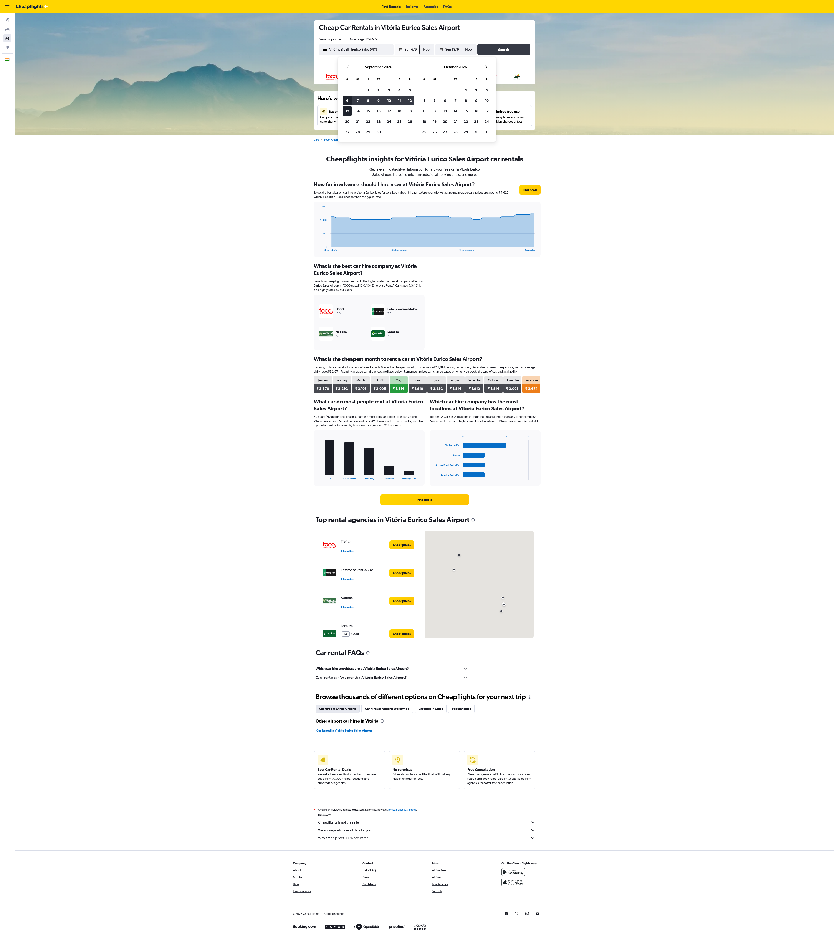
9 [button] (378, 101)
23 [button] (378, 121)
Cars (316, 139)
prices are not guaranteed (402, 809)
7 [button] (358, 101)
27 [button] (347, 132)
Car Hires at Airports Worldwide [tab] (387, 708)
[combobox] (330, 39)
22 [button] (368, 121)
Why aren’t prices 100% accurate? (343, 838)
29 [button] (368, 132)
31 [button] (487, 132)
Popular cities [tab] (461, 708)
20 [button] (347, 121)
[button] (7, 7)
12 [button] (410, 101)
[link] (530, 190)
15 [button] (368, 111)
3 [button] (389, 90)
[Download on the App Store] (513, 882)
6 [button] (347, 101)
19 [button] (410, 111)
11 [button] (399, 101)
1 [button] (368, 90)
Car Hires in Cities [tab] (431, 708)
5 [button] (410, 90)
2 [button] (378, 90)
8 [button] (368, 101)
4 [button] (399, 90)
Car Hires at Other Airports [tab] (337, 708)
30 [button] (378, 132)
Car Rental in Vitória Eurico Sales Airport (344, 730)
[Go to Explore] (7, 47)
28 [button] (358, 132)
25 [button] (399, 121)
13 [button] (347, 111)
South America (332, 139)
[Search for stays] (7, 29)
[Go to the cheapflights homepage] (32, 7)
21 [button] (358, 121)
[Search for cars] (7, 38)
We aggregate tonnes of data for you (344, 830)
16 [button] (379, 111)
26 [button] (410, 121)
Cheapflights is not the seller (339, 822)
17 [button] (389, 111)
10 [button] (389, 101)
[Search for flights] (7, 20)
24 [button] (389, 121)
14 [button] (358, 111)
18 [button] (399, 111)
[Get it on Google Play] (513, 872)
